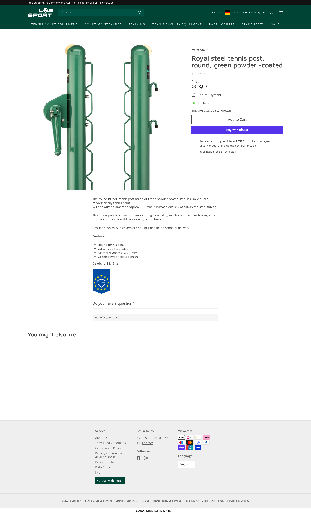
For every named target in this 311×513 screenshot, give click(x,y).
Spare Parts (253, 24)
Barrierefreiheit (106, 462)
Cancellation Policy (108, 448)
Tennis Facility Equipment (177, 24)
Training (137, 24)
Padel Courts (222, 24)
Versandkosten (222, 110)
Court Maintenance (103, 24)
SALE (275, 24)
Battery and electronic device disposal (110, 455)
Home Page (198, 49)
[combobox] (101, 12)
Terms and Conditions (110, 443)
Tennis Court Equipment (54, 24)
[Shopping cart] (280, 12)
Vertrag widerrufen (110, 481)
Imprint (100, 472)
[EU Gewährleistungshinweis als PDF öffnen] (102, 281)
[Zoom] (103, 114)
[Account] (271, 12)
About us (101, 438)
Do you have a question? (113, 303)
